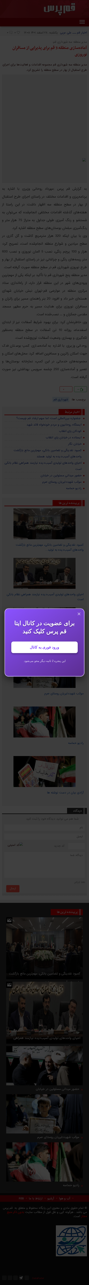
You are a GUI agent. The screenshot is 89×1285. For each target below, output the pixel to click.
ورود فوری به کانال (44, 647)
